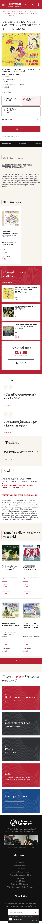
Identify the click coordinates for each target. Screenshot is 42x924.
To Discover (22, 144)
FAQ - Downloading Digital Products (20, 887)
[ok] (35, 912)
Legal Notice (20, 881)
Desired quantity (7, 119)
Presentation (6, 144)
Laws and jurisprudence (20, 872)
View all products (21, 661)
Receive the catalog (20, 866)
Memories (20, 878)
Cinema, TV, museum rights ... (20, 875)
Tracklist (38, 144)
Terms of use (20, 869)
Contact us (20, 863)
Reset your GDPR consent (20, 884)
